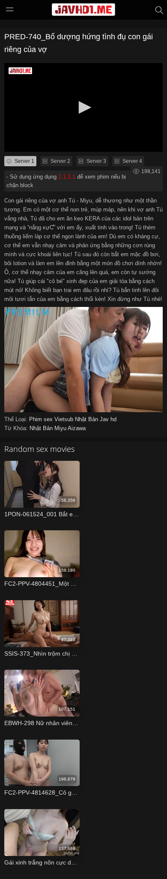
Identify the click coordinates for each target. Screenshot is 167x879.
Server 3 (95, 161)
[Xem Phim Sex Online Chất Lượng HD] (83, 11)
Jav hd (108, 419)
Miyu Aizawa (70, 428)
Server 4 (131, 161)
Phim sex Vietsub (52, 419)
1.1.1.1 (66, 176)
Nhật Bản (87, 419)
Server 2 (59, 161)
